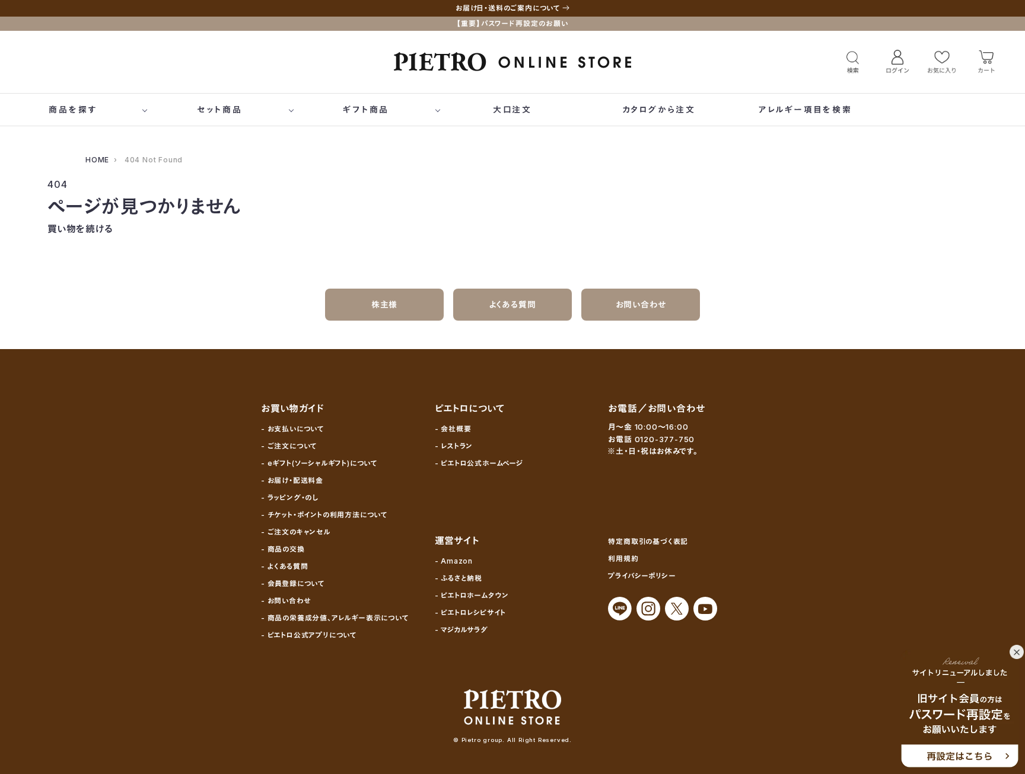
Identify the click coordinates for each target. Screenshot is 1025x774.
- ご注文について (289, 446)
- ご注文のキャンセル (295, 531)
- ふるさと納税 (458, 578)
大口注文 (512, 109)
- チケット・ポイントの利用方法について (324, 514)
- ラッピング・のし (290, 497)
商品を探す (73, 109)
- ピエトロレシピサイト (471, 612)
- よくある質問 (284, 566)
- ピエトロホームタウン (472, 595)
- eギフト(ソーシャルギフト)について (319, 463)
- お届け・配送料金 (292, 480)
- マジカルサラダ (461, 629)
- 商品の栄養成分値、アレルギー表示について (335, 617)
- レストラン (454, 446)
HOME (97, 159)
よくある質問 (512, 304)
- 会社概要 (453, 428)
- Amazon (454, 560)
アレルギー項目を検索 (805, 109)
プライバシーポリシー (642, 575)
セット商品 (220, 109)
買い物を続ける (80, 229)
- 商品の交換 (283, 549)
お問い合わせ (641, 304)
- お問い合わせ (285, 600)
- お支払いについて (292, 428)
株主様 (384, 304)
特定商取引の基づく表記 (648, 541)
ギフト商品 (366, 109)
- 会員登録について (292, 583)
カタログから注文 (659, 109)
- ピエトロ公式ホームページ (479, 463)
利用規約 (623, 558)
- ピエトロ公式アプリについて (308, 635)
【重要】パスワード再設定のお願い (512, 23)
